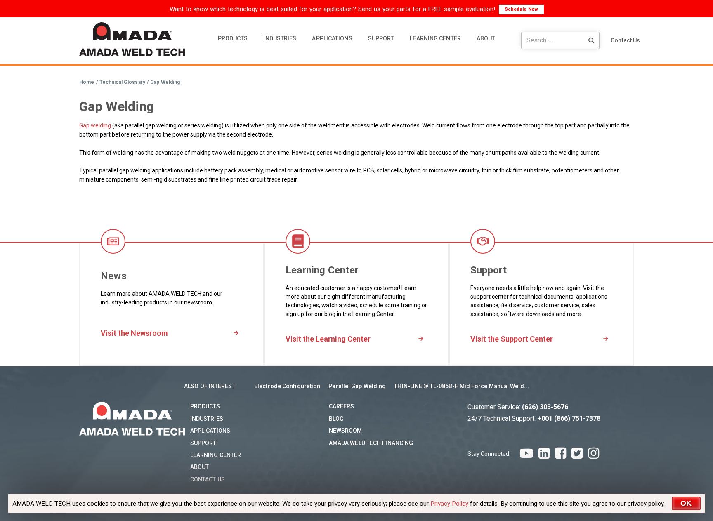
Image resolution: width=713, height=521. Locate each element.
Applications (210, 430)
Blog (336, 418)
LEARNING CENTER (435, 38)
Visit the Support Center (511, 339)
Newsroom (345, 430)
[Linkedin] (544, 453)
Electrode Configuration (287, 386)
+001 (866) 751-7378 (568, 418)
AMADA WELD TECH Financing (371, 443)
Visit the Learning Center (328, 339)
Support (203, 443)
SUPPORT (381, 38)
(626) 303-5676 (545, 407)
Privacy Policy (449, 503)
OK (686, 503)
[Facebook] (560, 453)
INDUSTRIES (279, 38)
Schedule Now (521, 9)
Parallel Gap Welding (357, 386)
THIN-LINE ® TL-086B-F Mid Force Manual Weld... (461, 386)
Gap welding (95, 125)
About (199, 467)
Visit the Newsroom (134, 333)
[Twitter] (577, 453)
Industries (206, 418)
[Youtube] (526, 453)
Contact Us (625, 40)
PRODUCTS (233, 38)
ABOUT (486, 38)
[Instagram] (593, 453)
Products (205, 406)
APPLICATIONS (332, 38)
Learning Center (215, 455)
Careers (341, 406)
